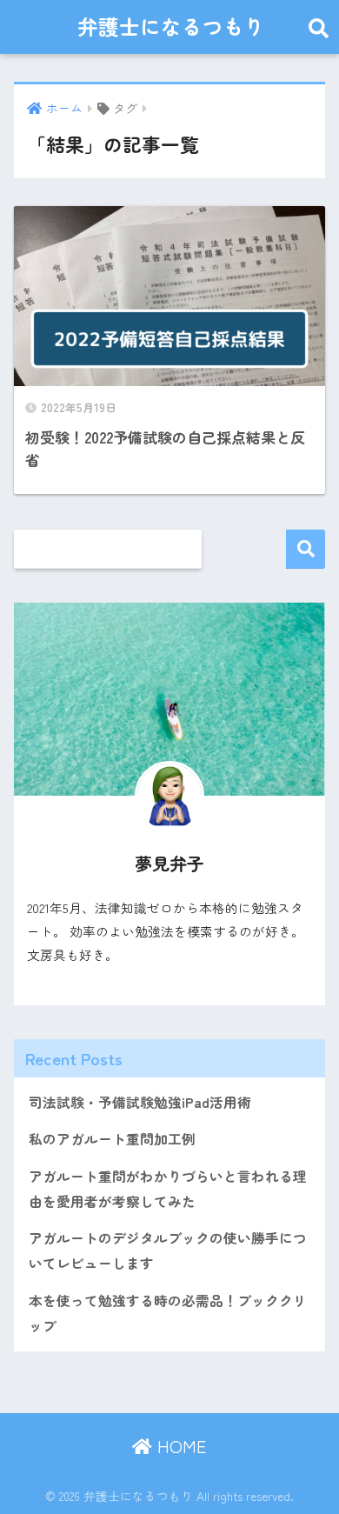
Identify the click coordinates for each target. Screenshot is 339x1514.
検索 (305, 549)
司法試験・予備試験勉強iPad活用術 (140, 1102)
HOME (179, 1445)
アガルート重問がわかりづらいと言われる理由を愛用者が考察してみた (168, 1188)
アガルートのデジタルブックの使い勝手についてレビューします (168, 1250)
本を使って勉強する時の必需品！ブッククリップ (168, 1313)
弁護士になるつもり (171, 26)
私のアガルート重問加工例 (112, 1139)
